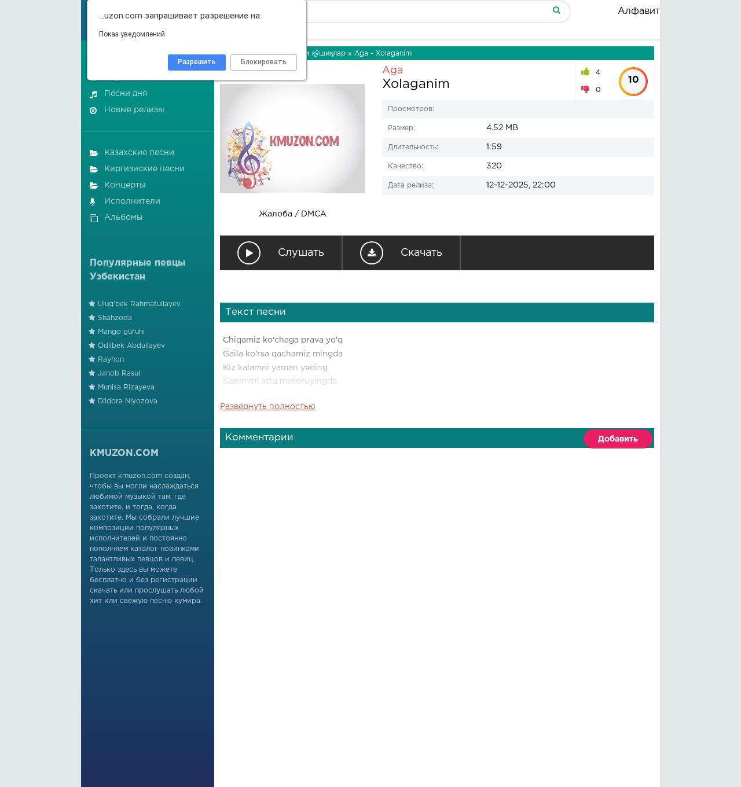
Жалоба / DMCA (293, 214)
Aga (392, 70)
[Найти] (556, 9)
